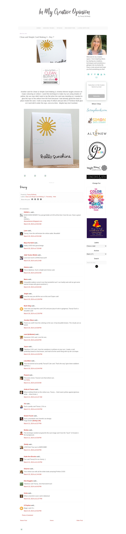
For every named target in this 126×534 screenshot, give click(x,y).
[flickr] (98, 74)
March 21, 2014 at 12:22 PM (33, 409)
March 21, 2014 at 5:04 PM (32, 450)
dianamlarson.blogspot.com (33, 221)
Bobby (26, 430)
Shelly (26, 444)
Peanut (26, 375)
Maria (26, 279)
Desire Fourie (29, 416)
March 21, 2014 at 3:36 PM (32, 437)
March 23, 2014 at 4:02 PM (32, 511)
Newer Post (23, 520)
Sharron (27, 468)
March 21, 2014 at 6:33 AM (32, 383)
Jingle (26, 293)
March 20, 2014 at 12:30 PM (33, 313)
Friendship (49, 196)
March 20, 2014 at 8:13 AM (32, 260)
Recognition (70, 28)
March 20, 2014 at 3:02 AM (32, 224)
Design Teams (48, 28)
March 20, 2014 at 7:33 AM (32, 248)
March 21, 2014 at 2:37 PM (32, 423)
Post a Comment (27, 515)
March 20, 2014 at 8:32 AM (32, 273)
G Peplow (27, 505)
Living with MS (83, 28)
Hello (54, 196)
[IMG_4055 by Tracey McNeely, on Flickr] (51, 62)
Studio (59, 28)
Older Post (80, 520)
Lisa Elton (27, 361)
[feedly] (104, 74)
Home (39, 28)
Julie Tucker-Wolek (31, 255)
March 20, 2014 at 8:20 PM (32, 340)
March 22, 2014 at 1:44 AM (32, 474)
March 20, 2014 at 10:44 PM (33, 368)
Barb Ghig (27, 306)
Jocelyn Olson (29, 320)
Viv (25, 403)
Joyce (26, 346)
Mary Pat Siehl (29, 243)
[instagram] (88, 74)
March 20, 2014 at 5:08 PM (32, 328)
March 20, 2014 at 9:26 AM (32, 287)
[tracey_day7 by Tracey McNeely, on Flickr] (51, 167)
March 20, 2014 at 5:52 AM (32, 236)
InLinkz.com (51, 182)
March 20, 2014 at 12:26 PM (33, 299)
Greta (26, 493)
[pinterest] (95, 74)
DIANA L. (27, 212)
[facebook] (91, 74)
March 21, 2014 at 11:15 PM (33, 462)
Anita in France (29, 389)
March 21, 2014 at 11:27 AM (33, 397)
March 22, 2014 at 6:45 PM (32, 486)
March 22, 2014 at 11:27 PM (33, 498)
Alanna (26, 267)
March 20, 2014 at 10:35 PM (33, 354)
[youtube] (101, 74)
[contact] (96, 77)
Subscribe (96, 96)
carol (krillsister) (29, 334)
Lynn (26, 230)
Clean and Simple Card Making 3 (35, 196)
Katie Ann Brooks (30, 456)
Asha (28, 380)
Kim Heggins (28, 481)
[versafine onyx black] (45, 176)
